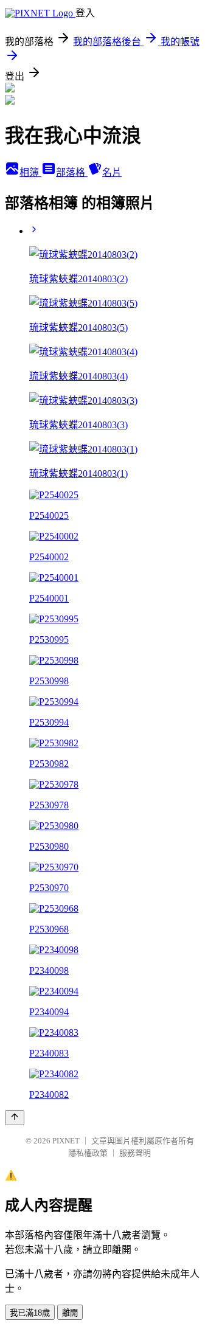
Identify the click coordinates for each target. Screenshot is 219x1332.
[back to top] (14, 1117)
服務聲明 (135, 1152)
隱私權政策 (88, 1152)
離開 (70, 1312)
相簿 (30, 172)
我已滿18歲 (30, 1312)
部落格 (72, 172)
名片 (112, 172)
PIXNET (66, 1140)
